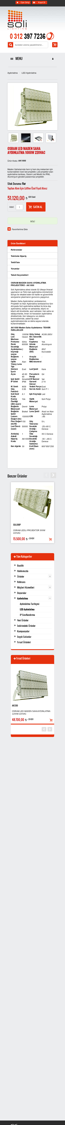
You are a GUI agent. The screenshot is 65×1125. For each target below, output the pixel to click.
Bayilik (20, 565)
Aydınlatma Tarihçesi (29, 604)
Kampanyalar (23, 631)
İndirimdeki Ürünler (26, 625)
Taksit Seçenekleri (19, 274)
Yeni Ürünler (22, 620)
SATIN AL (37, 207)
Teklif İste (15, 262)
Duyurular (21, 593)
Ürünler (20, 576)
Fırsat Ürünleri (24, 642)
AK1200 (15, 705)
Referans (21, 582)
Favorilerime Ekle (20, 229)
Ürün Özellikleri (18, 243)
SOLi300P (17, 524)
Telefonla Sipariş (18, 255)
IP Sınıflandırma (27, 615)
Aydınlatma (13, 72)
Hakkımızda (22, 571)
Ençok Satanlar (24, 636)
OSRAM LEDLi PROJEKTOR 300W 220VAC (29, 531)
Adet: (11, 206)
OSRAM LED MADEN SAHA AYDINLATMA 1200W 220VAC (31, 712)
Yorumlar (15, 268)
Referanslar (16, 249)
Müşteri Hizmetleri (25, 587)
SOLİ (32, 221)
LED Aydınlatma (29, 72)
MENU (18, 58)
